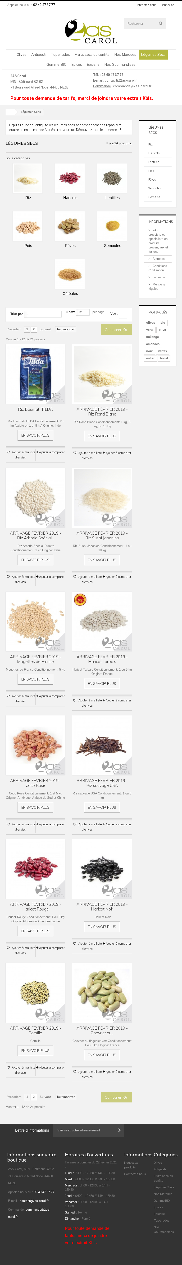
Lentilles (153, 162)
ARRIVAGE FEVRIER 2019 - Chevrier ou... (102, 1030)
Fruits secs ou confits (92, 54)
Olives (22, 54)
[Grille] (121, 314)
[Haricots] (70, 178)
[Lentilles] (112, 178)
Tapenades (60, 54)
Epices (76, 64)
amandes (152, 344)
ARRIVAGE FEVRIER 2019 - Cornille (35, 1030)
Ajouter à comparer (52, 452)
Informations (161, 221)
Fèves (152, 179)
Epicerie (93, 64)
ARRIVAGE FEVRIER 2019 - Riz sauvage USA (102, 783)
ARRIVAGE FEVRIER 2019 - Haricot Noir (102, 906)
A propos (158, 259)
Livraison (158, 277)
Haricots (154, 153)
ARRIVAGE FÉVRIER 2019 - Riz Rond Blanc (102, 411)
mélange (152, 337)
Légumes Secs (153, 54)
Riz (150, 144)
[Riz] (27, 178)
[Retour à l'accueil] (10, 112)
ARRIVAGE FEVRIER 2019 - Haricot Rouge (35, 906)
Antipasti (38, 54)
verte (149, 329)
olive (162, 329)
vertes (162, 351)
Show (70, 312)
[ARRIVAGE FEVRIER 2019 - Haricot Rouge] (35, 869)
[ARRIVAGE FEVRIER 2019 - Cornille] (35, 992)
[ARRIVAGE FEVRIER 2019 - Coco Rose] (35, 745)
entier (150, 358)
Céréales (154, 197)
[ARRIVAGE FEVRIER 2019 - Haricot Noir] (102, 869)
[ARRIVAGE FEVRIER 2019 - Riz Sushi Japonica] (102, 497)
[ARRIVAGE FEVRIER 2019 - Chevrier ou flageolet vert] (102, 992)
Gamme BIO (56, 64)
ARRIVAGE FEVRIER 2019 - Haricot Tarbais (102, 659)
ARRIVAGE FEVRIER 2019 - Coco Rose (35, 783)
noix (149, 351)
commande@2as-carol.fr (132, 86)
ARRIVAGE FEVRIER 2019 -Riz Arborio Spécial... (35, 535)
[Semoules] (112, 226)
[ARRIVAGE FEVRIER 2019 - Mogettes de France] (35, 621)
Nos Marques (125, 54)
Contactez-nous (146, 5)
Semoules (154, 188)
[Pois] (27, 226)
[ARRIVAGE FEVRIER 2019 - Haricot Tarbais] (102, 621)
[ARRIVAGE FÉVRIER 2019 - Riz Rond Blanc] (102, 374)
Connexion (167, 5)
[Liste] (125, 314)
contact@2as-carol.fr (121, 80)
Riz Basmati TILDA (35, 409)
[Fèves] (70, 226)
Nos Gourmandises (120, 64)
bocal (164, 358)
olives (150, 322)
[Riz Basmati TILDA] (35, 374)
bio (162, 322)
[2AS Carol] (91, 31)
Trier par (16, 314)
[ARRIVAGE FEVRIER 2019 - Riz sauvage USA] (102, 745)
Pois (151, 171)
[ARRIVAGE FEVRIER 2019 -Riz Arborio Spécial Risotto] (35, 497)
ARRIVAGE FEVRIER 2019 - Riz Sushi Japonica (102, 535)
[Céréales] (70, 274)
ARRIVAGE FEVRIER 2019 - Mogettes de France (35, 659)
